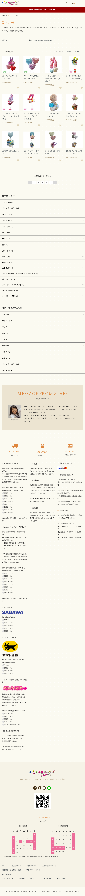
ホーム (4, 15)
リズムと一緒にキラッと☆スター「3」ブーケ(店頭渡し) (31, 116)
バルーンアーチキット (10, 290)
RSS (3, 874)
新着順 (77, 51)
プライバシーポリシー (34, 870)
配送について (17, 866)
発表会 (4, 339)
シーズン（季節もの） (10, 296)
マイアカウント (7, 878)
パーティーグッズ (8, 279)
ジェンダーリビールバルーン (13, 208)
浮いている (14, 15)
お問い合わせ (61, 878)
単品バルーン (7, 262)
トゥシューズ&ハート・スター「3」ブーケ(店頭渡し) (53, 78)
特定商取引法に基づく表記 (11, 870)
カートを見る (46, 878)
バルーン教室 (7, 214)
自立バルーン (7, 245)
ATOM (8, 874)
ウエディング (7, 321)
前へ (30, 182)
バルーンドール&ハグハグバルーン (15, 285)
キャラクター (7, 257)
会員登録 (22, 878)
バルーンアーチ (8, 227)
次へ (55, 182)
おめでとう (6, 333)
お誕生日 (5, 314)
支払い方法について (49, 866)
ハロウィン (6, 358)
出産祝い (5, 345)
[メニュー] (80, 3)
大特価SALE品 (7, 202)
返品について (32, 866)
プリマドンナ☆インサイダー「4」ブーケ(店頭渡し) (10, 116)
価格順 (69, 51)
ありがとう (6, 352)
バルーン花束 (7, 220)
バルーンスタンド (8, 251)
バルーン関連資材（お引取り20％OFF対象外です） (21, 273)
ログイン (33, 878)
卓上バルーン (7, 238)
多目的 (4, 327)
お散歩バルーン (8, 268)
